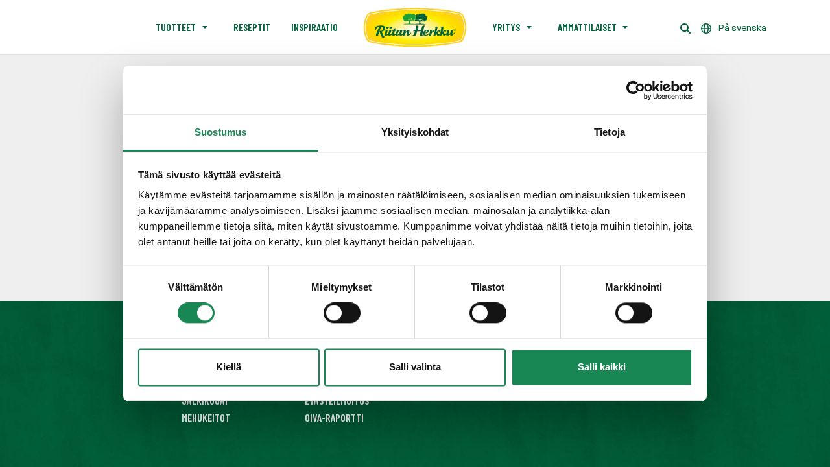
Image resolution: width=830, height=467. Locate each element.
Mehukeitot (206, 417)
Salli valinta (415, 366)
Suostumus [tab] (221, 132)
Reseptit (251, 27)
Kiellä (228, 366)
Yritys (506, 27)
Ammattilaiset (587, 27)
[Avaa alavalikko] (205, 27)
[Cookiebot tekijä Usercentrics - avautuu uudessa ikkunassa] (636, 90)
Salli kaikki (602, 366)
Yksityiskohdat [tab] (415, 132)
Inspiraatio (314, 27)
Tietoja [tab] (609, 132)
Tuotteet (176, 27)
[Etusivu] (415, 27)
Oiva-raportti (334, 417)
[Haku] (685, 27)
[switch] (342, 313)
